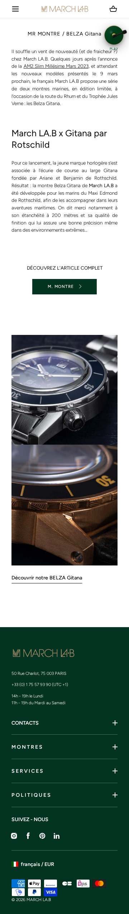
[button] (15, 9)
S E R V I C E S (27, 771)
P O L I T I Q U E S (31, 795)
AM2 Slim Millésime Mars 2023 (56, 66)
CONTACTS (25, 723)
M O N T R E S (26, 747)
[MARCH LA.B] (64, 9)
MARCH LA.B (39, 899)
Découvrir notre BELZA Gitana (46, 577)
